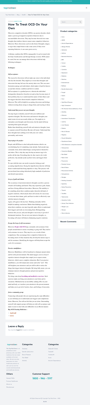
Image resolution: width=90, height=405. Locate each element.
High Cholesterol (66, 105)
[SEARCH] (80, 22)
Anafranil (13, 313)
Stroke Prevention (66, 187)
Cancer (64, 63)
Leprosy (64, 122)
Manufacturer (10, 387)
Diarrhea (64, 79)
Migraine (64, 135)
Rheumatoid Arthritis (67, 170)
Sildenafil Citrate (53, 348)
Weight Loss (65, 206)
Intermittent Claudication (68, 118)
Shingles (64, 177)
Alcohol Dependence (67, 43)
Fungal (63, 92)
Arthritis (24, 360)
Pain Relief (64, 154)
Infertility (64, 112)
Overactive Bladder (67, 151)
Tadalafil (50, 351)
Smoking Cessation (67, 180)
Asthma (64, 53)
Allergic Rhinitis (66, 46)
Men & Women (66, 131)
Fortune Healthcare (12, 381)
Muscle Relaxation (66, 138)
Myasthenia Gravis (67, 141)
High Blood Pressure (67, 102)
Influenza (64, 115)
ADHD (63, 40)
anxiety (34, 49)
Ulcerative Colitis (66, 200)
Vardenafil (51, 354)
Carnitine (64, 69)
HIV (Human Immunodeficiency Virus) (72, 108)
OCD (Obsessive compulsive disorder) (72, 144)
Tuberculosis (65, 197)
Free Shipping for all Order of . (45, 1)
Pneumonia (65, 161)
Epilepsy (64, 86)
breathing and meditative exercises (32, 276)
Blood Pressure (26, 354)
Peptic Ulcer (65, 157)
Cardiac (64, 66)
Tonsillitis (64, 193)
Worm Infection (66, 213)
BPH (63, 60)
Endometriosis (65, 82)
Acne (63, 37)
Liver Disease (65, 125)
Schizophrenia (65, 174)
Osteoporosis (65, 148)
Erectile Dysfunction (67, 89)
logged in (19, 330)
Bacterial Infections (67, 56)
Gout (63, 99)
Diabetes (64, 76)
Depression (65, 73)
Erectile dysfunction (27, 351)
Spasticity (64, 184)
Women (64, 210)
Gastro (63, 95)
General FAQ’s (10, 378)
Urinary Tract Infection (68, 203)
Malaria (64, 128)
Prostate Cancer (66, 164)
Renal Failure (65, 167)
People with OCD (20, 227)
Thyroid (64, 190)
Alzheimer (64, 50)
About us (9, 384)
